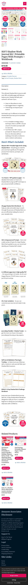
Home (3, 561)
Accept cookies (14, 575)
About (3, 563)
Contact (3, 565)
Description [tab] (5, 86)
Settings (14, 580)
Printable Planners (12, 76)
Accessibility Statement (8, 551)
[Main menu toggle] (24, 3)
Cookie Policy (10, 582)
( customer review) (14, 63)
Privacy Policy (17, 582)
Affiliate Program (6, 539)
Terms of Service (6, 547)
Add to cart (6, 69)
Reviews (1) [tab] (5, 89)
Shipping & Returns (7, 553)
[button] (23, 9)
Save (5, 9)
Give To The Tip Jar (6, 537)
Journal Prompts (9, 78)
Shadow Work (17, 78)
